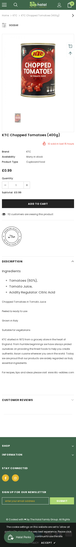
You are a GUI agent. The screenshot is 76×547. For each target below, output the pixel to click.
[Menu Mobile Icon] (4, 5)
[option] (38, 70)
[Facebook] (5, 477)
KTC (15, 15)
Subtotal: (7, 192)
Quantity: (7, 178)
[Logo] (38, 5)
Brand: (6, 151)
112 (9, 214)
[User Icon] (59, 5)
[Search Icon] (16, 5)
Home (5, 15)
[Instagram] (15, 477)
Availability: (9, 156)
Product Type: (10, 161)
